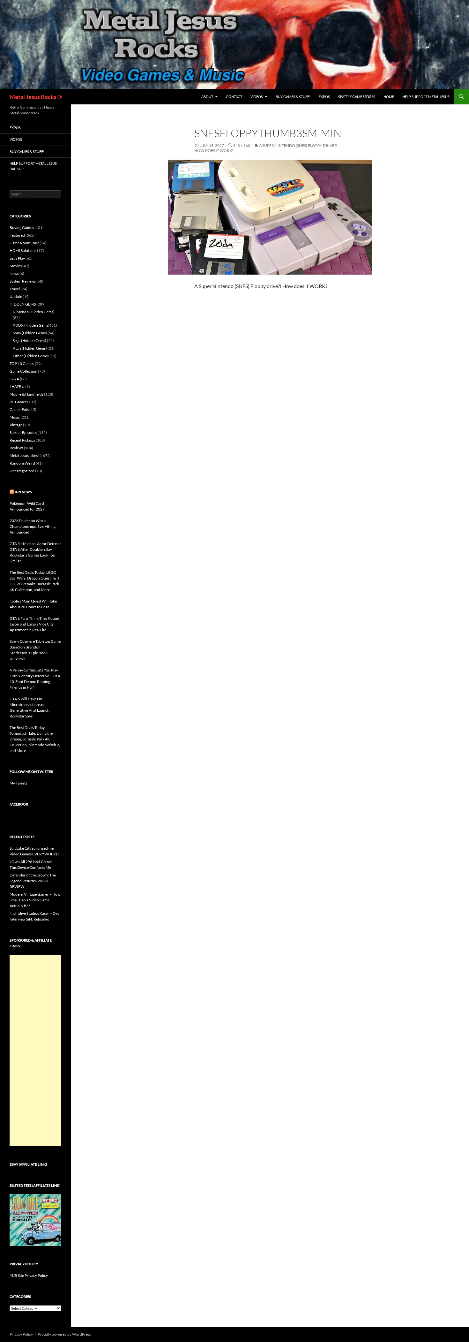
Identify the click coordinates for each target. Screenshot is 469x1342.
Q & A (14, 378)
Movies (16, 265)
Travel (15, 288)
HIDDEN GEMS (23, 304)
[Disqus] (270, 418)
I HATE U (17, 386)
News (14, 273)
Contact (234, 97)
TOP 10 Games (22, 363)
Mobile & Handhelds (26, 394)
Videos (256, 97)
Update (16, 296)
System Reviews (23, 281)
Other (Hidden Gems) (31, 355)
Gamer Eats (19, 409)
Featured (17, 235)
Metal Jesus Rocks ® (36, 96)
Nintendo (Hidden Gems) (34, 311)
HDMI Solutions (23, 250)
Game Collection (23, 371)
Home (388, 97)
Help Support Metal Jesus (426, 97)
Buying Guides (22, 227)
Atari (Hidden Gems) (30, 348)
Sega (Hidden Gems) (29, 340)
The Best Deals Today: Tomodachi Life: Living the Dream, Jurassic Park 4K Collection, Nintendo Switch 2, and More (35, 739)
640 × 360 (241, 145)
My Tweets (18, 783)
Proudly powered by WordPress (64, 1334)
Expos (324, 97)
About (207, 97)
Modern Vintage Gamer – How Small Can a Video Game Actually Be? (35, 900)
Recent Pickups (22, 440)
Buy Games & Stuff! (293, 97)
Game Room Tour (24, 242)
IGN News (23, 492)
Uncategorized (22, 470)
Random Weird (22, 463)
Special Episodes (23, 432)
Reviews (16, 447)
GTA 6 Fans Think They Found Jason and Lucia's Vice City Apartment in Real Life (34, 624)
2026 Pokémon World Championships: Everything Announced (33, 526)
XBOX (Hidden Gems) (31, 325)
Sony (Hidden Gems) (30, 332)
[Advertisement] (35, 1050)
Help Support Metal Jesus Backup (33, 166)
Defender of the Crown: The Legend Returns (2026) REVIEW (33, 881)
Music (15, 417)
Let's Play (17, 258)
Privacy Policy (21, 1334)
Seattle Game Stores (356, 97)
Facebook (19, 804)
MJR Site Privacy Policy (29, 1275)
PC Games (18, 401)
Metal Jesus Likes (24, 455)
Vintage (16, 424)
